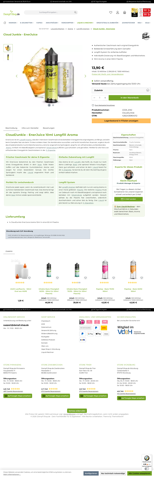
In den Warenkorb (130, 98)
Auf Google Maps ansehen (19, 396)
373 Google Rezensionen (88, 391)
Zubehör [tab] (9, 251)
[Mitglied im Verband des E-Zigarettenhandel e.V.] (132, 330)
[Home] (4, 22)
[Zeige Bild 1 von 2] (49, 105)
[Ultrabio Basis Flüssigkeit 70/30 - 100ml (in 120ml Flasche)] (77, 269)
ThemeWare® (117, 416)
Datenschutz (46, 327)
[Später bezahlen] (82, 333)
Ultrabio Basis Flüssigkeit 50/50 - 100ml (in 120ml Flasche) (49, 291)
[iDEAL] (82, 322)
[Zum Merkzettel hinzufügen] (29, 278)
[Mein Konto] (118, 12)
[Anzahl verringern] (94, 97)
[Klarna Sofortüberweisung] (97, 322)
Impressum (45, 321)
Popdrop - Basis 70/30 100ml (105, 290)
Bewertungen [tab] (49, 128)
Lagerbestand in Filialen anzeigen (121, 121)
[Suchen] (75, 12)
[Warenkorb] (124, 12)
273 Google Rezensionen (51, 391)
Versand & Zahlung (48, 330)
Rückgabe (45, 337)
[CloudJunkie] (146, 36)
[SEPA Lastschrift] (82, 339)
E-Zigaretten (88, 203)
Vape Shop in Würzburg (50, 349)
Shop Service (48, 317)
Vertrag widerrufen (77, 411)
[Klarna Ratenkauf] (89, 322)
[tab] (11, 128)
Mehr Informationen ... (12, 474)
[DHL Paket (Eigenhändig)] (104, 327)
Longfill (23, 140)
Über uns (44, 346)
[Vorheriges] (17, 76)
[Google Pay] (90, 333)
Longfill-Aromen (68, 187)
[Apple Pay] (98, 333)
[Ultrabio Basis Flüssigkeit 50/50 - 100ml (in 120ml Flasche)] (49, 269)
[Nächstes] (85, 76)
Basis (75, 164)
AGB (43, 324)
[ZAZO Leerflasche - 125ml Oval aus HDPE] (21, 269)
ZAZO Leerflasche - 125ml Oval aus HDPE (20, 290)
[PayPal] (96, 327)
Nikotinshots (51, 148)
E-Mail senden (130, 199)
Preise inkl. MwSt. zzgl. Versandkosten (108, 74)
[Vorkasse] (106, 333)
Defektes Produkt (48, 340)
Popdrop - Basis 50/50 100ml (133, 290)
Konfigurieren (91, 473)
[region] (45, 76)
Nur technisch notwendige (113, 473)
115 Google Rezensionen (126, 393)
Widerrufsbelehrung (49, 333)
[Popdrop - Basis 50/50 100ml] (133, 269)
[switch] (147, 469)
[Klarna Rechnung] (104, 322)
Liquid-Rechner (47, 352)
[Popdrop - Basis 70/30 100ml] (105, 269)
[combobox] (48, 12)
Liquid (30, 172)
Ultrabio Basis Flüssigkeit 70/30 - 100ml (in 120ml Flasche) (77, 291)
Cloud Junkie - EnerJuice (104, 29)
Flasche (80, 190)
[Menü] (150, 455)
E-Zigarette (50, 150)
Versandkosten (69, 414)
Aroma (29, 140)
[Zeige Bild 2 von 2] (53, 105)
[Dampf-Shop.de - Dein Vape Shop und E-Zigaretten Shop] (11, 12)
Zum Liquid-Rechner (126, 207)
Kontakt (44, 343)
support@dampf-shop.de (16, 325)
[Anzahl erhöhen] (105, 97)
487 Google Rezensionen (13, 391)
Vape (40, 164)
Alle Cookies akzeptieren (139, 473)
